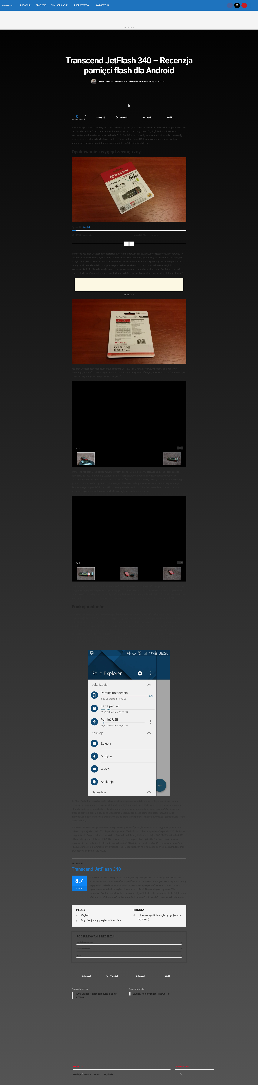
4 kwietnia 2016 (121, 81)
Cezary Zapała (104, 81)
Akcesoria (133, 81)
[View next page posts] (131, 244)
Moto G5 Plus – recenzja (145, 235)
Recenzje (41, 5)
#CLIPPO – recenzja (82, 235)
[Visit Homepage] (7, 5)
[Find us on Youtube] (244, 5)
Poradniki (25, 5)
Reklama (87, 1074)
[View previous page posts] (126, 244)
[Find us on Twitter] (237, 5)
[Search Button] (255, 5)
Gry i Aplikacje (59, 5)
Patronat (97, 1074)
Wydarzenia (102, 5)
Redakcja (77, 1074)
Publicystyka (81, 5)
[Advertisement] (129, 17)
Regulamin (108, 1074)
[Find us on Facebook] (230, 5)
